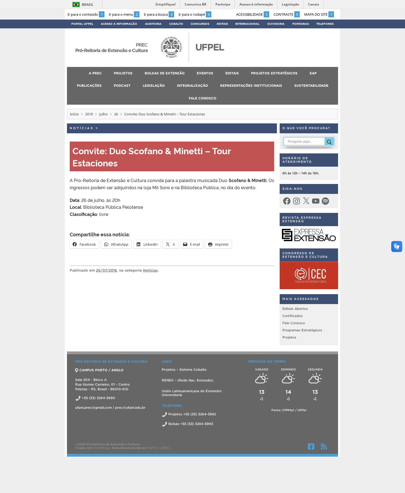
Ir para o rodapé (194, 14)
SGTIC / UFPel (158, 447)
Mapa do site (318, 14)
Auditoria (153, 23)
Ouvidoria (276, 23)
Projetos (289, 337)
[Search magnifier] (329, 142)
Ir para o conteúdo (85, 14)
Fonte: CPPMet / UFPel (288, 410)
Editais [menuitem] (232, 73)
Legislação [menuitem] (154, 85)
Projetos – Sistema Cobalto (184, 369)
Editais (222, 23)
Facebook (311, 446)
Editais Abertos (295, 308)
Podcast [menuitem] (122, 85)
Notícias (82, 128)
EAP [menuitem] (313, 73)
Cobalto (176, 23)
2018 (89, 114)
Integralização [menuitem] (192, 85)
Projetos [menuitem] (123, 73)
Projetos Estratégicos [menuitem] (274, 73)
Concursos (200, 23)
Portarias (300, 23)
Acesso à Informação (119, 23)
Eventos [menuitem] (205, 73)
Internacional (247, 23)
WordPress (101, 447)
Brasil (87, 4)
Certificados (292, 316)
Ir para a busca (158, 14)
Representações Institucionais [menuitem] (251, 85)
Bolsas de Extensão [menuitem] (165, 73)
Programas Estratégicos (302, 330)
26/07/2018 (106, 270)
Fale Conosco (293, 323)
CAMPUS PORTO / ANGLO (101, 370)
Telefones (325, 23)
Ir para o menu (123, 14)
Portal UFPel (82, 23)
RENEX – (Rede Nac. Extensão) (187, 380)
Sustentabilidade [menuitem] (311, 85)
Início (74, 114)
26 (116, 114)
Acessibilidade (252, 14)
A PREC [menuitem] (95, 73)
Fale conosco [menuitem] (202, 98)
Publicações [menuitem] (89, 85)
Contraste (286, 14)
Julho (103, 114)
